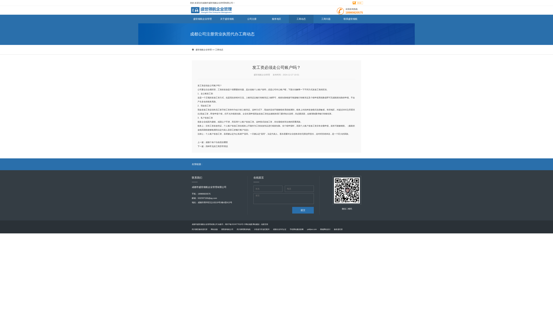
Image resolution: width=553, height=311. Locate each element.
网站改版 (214, 229)
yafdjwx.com (312, 229)
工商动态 (301, 19)
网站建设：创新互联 (260, 224)
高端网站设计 (325, 229)
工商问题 (326, 19)
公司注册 (251, 19)
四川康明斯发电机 (244, 229)
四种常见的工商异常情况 (217, 146)
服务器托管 (338, 229)
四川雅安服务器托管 (199, 229)
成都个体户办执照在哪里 (217, 142)
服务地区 (276, 19)
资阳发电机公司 (227, 229)
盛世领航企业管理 (202, 19)
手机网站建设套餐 (297, 229)
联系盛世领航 (350, 19)
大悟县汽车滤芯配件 (262, 229)
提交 (303, 210)
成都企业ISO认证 (279, 229)
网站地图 (248, 224)
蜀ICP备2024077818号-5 (235, 224)
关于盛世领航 (227, 19)
